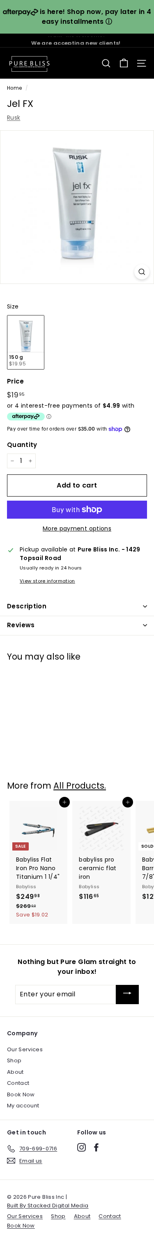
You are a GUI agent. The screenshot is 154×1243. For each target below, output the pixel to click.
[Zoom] (141, 271)
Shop (14, 1060)
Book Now (21, 1094)
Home (14, 88)
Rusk (13, 117)
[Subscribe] (127, 994)
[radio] (25, 342)
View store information (47, 581)
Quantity (22, 444)
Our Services (25, 1049)
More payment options (77, 528)
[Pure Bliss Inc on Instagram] (81, 1147)
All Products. (79, 786)
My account (23, 1105)
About (15, 1072)
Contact (18, 1083)
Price (15, 381)
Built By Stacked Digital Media (48, 1205)
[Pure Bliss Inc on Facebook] (96, 1147)
